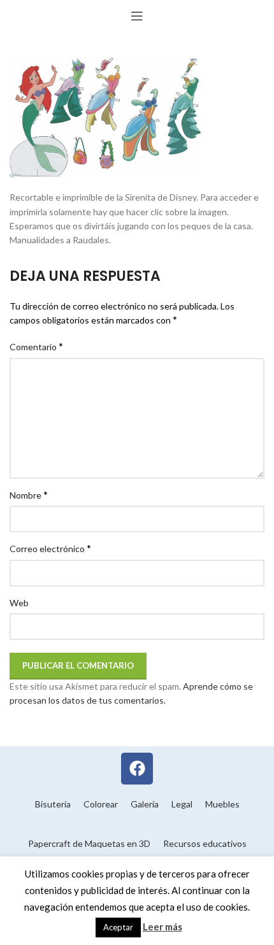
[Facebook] (137, 769)
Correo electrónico (50, 548)
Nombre (29, 494)
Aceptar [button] (118, 927)
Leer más (162, 926)
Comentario (36, 346)
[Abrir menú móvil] (137, 16)
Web (19, 602)
